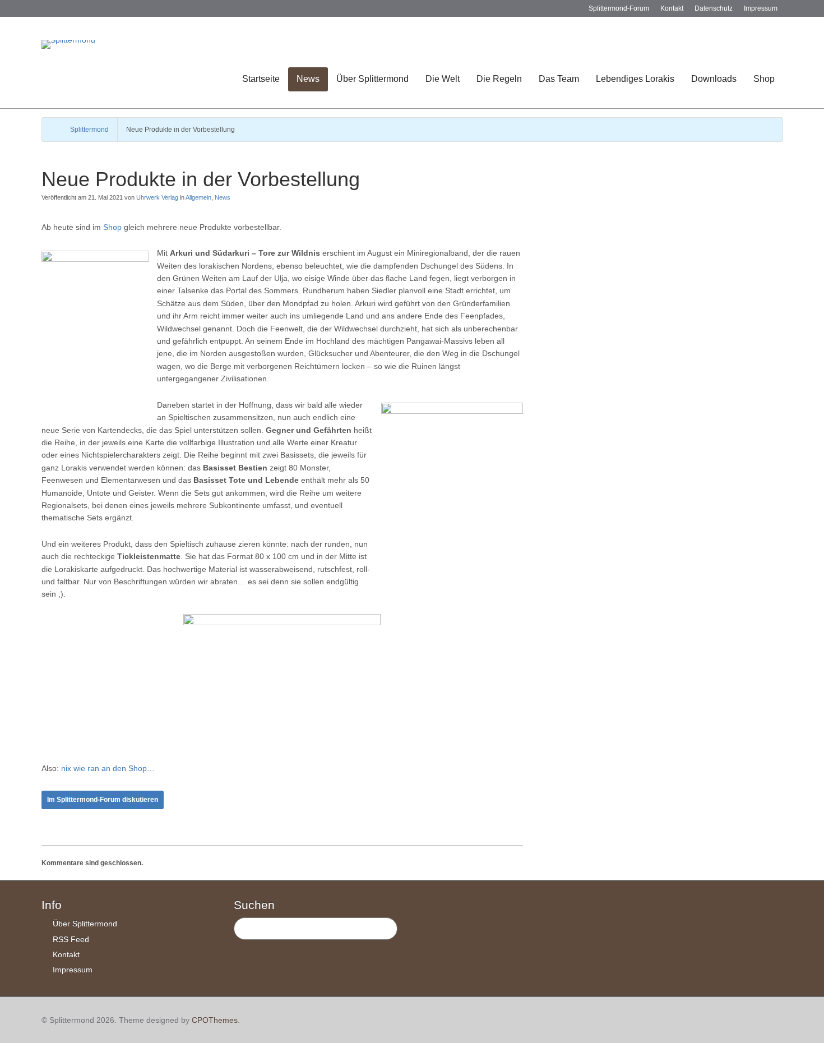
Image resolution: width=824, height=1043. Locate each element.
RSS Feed (71, 939)
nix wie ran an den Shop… (107, 768)
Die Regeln (499, 79)
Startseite (261, 79)
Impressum (760, 8)
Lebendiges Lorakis (635, 79)
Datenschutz (714, 8)
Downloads (714, 79)
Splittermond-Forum (619, 8)
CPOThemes (215, 1020)
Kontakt (671, 8)
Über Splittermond (372, 79)
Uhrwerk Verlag (157, 197)
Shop (764, 79)
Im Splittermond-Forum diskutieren (102, 800)
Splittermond (89, 129)
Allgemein (198, 197)
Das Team (559, 79)
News (308, 79)
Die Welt (442, 79)
